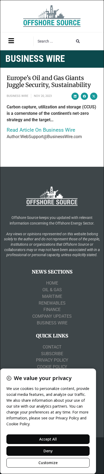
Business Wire (17, 96)
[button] (75, 96)
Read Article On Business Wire (41, 130)
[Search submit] (78, 41)
